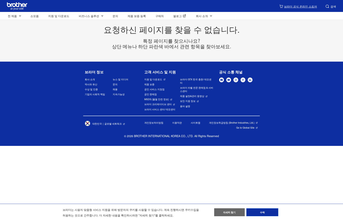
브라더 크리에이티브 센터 (158, 104)
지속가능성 (119, 94)
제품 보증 (149, 84)
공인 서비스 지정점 (154, 89)
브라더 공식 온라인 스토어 (300, 6)
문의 (115, 16)
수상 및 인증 (91, 89)
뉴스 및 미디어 (120, 79)
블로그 (177, 16)
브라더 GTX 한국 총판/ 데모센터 (195, 81)
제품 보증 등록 (137, 16)
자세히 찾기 (229, 212)
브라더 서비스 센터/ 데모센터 (159, 109)
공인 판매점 (150, 94)
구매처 (159, 16)
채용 (115, 89)
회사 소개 (90, 79)
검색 (333, 6)
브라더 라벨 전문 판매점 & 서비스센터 (196, 89)
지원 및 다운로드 (58, 16)
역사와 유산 (91, 84)
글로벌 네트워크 (113, 123)
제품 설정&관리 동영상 (192, 96)
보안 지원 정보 (188, 101)
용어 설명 (185, 106)
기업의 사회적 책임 (95, 94)
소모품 (34, 16)
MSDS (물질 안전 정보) (156, 99)
